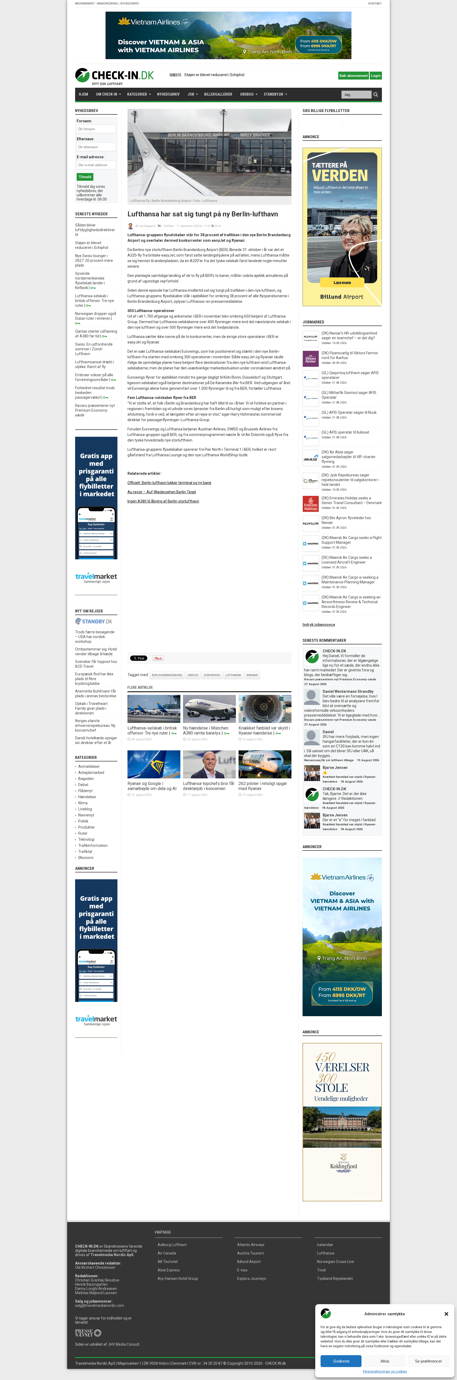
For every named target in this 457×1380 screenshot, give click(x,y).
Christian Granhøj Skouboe (97, 1280)
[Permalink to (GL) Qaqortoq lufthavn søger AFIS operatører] (311, 385)
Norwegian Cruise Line (335, 1262)
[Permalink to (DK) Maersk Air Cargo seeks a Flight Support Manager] (311, 550)
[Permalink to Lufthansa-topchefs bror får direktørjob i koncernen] (209, 777)
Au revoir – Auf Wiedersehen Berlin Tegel (161, 492)
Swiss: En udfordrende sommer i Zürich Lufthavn (94, 349)
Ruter (83, 833)
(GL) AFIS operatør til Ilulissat (345, 432)
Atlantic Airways (250, 1245)
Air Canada (167, 1253)
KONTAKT (375, 3)
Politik (83, 821)
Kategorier (137, 94)
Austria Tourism (250, 1253)
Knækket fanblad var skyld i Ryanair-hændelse (264, 731)
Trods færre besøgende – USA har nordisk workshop (95, 637)
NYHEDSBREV (129, 3)
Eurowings (212, 675)
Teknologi (86, 839)
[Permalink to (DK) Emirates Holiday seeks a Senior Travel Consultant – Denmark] (311, 511)
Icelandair (325, 1245)
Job (191, 94)
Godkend (341, 1361)
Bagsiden (86, 779)
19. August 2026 (368, 760)
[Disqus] (209, 583)
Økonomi (85, 858)
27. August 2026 (315, 684)
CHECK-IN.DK (334, 651)
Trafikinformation (93, 845)
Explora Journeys (251, 1278)
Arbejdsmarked (91, 772)
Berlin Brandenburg (167, 675)
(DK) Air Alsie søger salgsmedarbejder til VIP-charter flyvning (349, 457)
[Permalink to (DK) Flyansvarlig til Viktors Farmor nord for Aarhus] (311, 366)
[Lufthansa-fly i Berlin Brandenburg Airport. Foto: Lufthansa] (209, 195)
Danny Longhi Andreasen (96, 1288)
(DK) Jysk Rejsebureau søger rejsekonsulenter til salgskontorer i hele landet (350, 480)
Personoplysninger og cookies (385, 1371)
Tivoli (321, 1270)
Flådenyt (85, 791)
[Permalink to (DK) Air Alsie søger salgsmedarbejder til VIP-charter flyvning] (311, 465)
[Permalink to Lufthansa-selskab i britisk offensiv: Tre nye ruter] (153, 721)
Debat (83, 785)
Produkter (86, 827)
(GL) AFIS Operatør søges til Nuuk (349, 412)
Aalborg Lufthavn (172, 1245)
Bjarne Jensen (335, 767)
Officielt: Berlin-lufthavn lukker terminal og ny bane (169, 483)
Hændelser (87, 797)
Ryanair (252, 675)
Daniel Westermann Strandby (348, 691)
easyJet (193, 675)
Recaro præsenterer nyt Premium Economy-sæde (95, 410)
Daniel (328, 732)
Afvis (385, 1361)
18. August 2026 (351, 781)
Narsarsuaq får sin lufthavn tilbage (329, 760)
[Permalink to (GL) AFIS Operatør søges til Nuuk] (311, 425)
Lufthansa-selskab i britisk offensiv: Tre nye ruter (152, 731)
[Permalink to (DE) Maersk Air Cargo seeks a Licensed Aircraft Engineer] (311, 570)
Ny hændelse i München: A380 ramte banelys (206, 731)
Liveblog (85, 809)
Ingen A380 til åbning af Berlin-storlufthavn (163, 501)
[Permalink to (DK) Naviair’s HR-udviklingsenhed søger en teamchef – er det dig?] (311, 346)
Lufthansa (233, 675)
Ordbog (247, 94)
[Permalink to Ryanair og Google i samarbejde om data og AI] (153, 777)
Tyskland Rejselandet (335, 1278)
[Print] (212, 226)
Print (218, 226)
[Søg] (376, 95)
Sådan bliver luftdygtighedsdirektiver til (95, 230)
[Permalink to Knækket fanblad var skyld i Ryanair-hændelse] (265, 721)
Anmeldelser (89, 766)
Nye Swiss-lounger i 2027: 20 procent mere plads (94, 260)
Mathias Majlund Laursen (96, 1293)
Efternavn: (85, 139)
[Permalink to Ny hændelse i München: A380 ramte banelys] (209, 721)
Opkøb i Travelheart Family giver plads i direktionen (91, 708)
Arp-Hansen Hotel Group (178, 1278)
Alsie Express (169, 1270)
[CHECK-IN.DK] (114, 81)
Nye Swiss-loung (198, 75)
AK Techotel (168, 1262)
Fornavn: (84, 121)
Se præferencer (428, 1361)
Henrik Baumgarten (91, 1284)
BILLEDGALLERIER (218, 94)
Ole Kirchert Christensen (95, 1267)
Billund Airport (249, 1262)
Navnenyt (86, 815)
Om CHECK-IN (106, 94)
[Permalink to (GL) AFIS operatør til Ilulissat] (311, 445)
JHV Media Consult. (124, 1344)
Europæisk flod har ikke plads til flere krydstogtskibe (94, 679)
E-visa (242, 1270)
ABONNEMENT (85, 3)
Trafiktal (169, 226)
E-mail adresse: (90, 157)
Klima (83, 803)
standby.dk (273, 94)
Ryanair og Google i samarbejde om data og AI (152, 786)
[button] (446, 1314)
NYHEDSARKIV (168, 94)
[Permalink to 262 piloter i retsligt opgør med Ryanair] (265, 777)
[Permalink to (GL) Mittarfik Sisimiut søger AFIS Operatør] (311, 405)
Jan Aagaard (147, 226)
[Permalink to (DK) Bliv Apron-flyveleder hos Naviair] (311, 530)
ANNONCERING (107, 3)
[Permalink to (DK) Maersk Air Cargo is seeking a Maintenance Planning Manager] (311, 590)
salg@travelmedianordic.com (99, 1305)
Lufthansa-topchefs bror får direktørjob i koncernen (208, 786)
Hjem (83, 94)
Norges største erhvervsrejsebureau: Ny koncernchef (95, 725)
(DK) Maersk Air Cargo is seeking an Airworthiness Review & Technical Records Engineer (351, 602)
